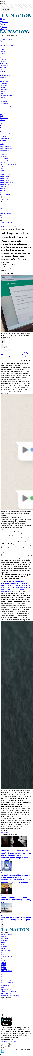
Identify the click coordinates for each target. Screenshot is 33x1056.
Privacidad (12, 1041)
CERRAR (2, 1)
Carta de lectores (5, 162)
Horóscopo (3, 130)
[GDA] (6, 1047)
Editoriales (3, 102)
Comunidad (3, 90)
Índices (2, 69)
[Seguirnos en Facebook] (2, 1000)
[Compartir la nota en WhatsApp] (4, 342)
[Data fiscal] (2, 1053)
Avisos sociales (4, 160)
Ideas (1, 168)
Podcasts (3, 136)
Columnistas (4, 104)
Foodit (4, 24)
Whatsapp (4, 833)
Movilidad (3, 67)
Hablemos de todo (6, 96)
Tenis (1, 116)
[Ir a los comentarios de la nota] (4, 339)
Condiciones (5, 1041)
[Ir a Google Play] (6, 1021)
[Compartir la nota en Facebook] (2, 347)
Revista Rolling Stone (6, 182)
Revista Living (4, 180)
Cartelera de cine (5, 146)
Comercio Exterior (6, 65)
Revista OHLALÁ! (5, 174)
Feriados (3, 132)
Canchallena (4, 118)
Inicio (4, 19)
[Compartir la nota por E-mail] (6, 347)
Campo (2, 61)
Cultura (2, 88)
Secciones (5, 22)
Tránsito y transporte (7, 45)
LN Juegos (3, 124)
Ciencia (2, 94)
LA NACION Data (5, 49)
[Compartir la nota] (2, 342)
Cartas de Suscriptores (7, 106)
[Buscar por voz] (30, 35)
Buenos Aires (4, 81)
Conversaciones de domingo (9, 164)
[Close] (2, 922)
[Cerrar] (29, 32)
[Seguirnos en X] (2, 1005)
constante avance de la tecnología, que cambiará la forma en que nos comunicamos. (15, 355)
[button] (16, 126)
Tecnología (3, 128)
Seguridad (3, 84)
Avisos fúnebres (5, 158)
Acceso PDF (3, 154)
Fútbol (2, 112)
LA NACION (5, 226)
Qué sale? (3, 144)
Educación (3, 86)
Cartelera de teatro (6, 148)
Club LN (4, 27)
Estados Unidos (5, 75)
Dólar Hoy (3, 59)
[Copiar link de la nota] (2, 345)
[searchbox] (16, 36)
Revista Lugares (5, 178)
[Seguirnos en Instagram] (2, 1010)
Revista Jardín (4, 184)
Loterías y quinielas (6, 134)
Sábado (2, 166)
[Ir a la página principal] (16, 17)
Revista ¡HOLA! (4, 176)
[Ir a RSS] (2, 1015)
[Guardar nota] (2, 339)
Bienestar (3, 92)
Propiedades (4, 63)
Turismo (2, 126)
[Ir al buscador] (3, 12)
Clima (2, 47)
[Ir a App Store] (6, 1025)
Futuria (2, 57)
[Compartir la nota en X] (4, 347)
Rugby (2, 114)
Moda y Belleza (5, 138)
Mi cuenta (5, 29)
